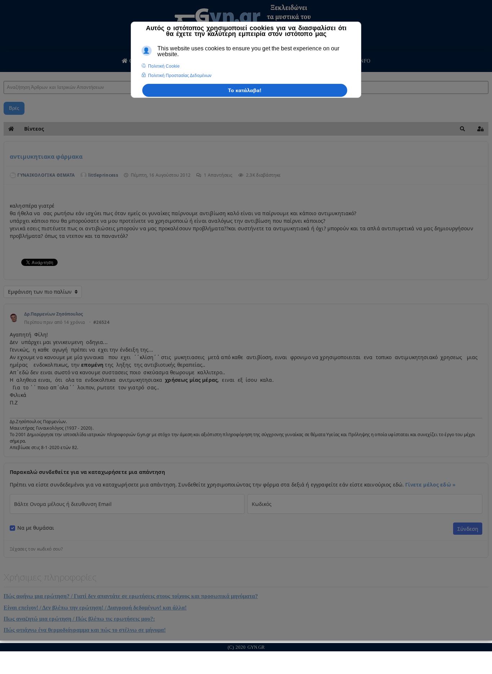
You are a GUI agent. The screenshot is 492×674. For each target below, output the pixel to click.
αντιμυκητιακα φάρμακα (46, 156)
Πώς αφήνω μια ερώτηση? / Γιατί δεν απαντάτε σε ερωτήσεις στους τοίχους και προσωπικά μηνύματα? (131, 596)
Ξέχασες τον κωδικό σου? (36, 549)
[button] (462, 129)
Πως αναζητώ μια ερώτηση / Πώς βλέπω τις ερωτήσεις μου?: (79, 619)
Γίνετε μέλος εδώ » (430, 484)
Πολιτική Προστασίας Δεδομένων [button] (179, 75)
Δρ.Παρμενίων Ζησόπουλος (53, 314)
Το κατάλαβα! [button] (244, 90)
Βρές (14, 108)
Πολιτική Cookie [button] (164, 66)
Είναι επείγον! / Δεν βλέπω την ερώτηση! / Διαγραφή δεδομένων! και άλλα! (95, 608)
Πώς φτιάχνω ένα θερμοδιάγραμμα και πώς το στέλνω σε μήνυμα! (85, 630)
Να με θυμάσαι (35, 528)
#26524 (101, 322)
